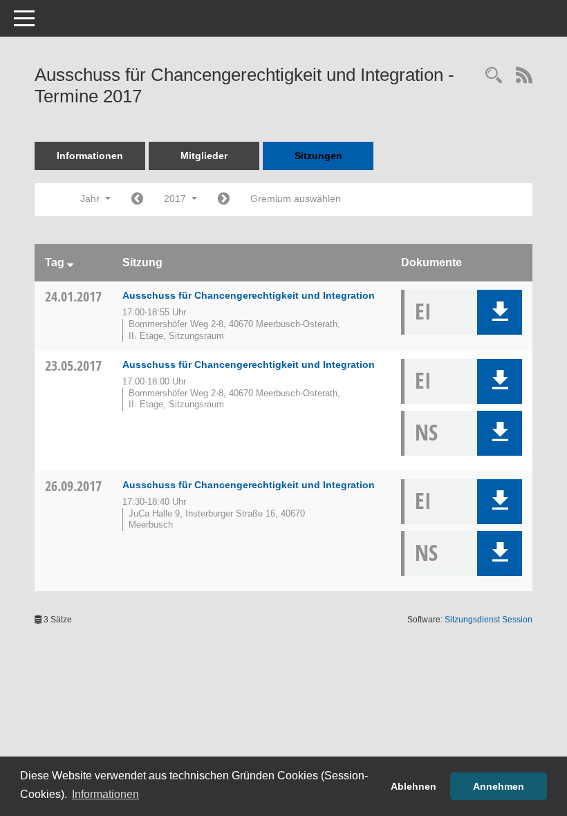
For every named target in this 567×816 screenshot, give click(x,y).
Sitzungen (318, 155)
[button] (499, 312)
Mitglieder (203, 155)
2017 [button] (176, 198)
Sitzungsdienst (488, 619)
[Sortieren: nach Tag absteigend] (70, 262)
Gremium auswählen (295, 198)
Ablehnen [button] (413, 786)
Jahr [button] (91, 198)
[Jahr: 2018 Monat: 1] (223, 199)
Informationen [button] (105, 794)
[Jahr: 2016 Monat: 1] (137, 199)
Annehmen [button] (498, 786)
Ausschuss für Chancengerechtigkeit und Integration (248, 295)
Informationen (90, 155)
